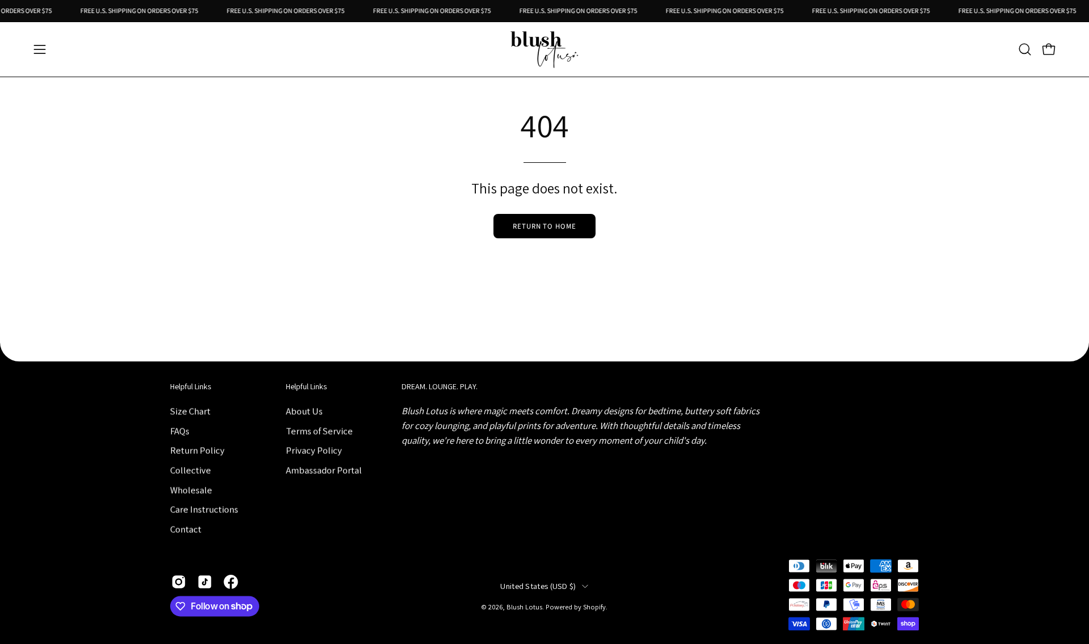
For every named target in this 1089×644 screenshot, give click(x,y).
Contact (185, 529)
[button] (1025, 49)
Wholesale (191, 489)
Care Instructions (204, 509)
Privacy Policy (314, 450)
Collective (190, 470)
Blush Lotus (524, 607)
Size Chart (190, 411)
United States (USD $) (538, 586)
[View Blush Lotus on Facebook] (230, 581)
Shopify (594, 607)
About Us (304, 411)
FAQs (179, 430)
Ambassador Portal (324, 470)
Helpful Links (190, 387)
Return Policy (197, 450)
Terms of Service (319, 430)
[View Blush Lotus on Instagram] (178, 581)
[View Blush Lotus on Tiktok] (204, 581)
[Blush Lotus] (544, 49)
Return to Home (544, 226)
